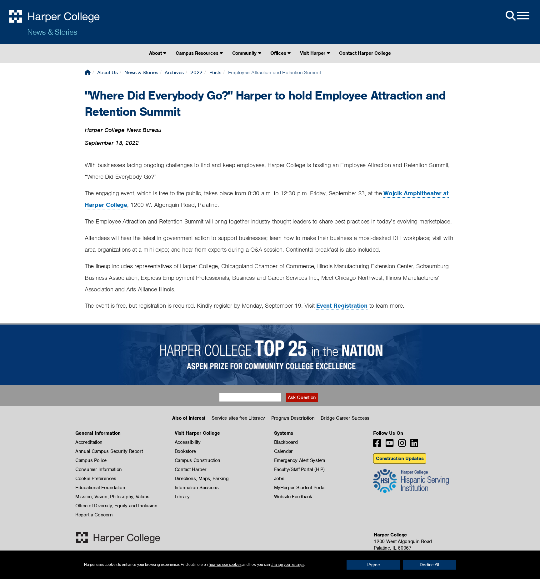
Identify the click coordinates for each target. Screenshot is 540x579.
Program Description (292, 418)
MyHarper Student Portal (300, 487)
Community (245, 53)
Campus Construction (197, 460)
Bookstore (185, 451)
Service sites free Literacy (238, 418)
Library (182, 497)
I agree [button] (373, 564)
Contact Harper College (365, 53)
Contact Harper (191, 469)
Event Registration (342, 306)
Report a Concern (93, 515)
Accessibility (188, 442)
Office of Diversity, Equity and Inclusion (116, 506)
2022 (196, 72)
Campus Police (91, 460)
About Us (107, 72)
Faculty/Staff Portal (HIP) (299, 469)
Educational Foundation (100, 487)
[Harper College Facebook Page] (377, 445)
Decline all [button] (429, 564)
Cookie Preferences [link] (95, 478)
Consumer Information (98, 469)
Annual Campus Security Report (108, 451)
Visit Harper (313, 53)
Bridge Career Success (345, 418)
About (156, 53)
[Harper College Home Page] (88, 72)
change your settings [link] (287, 564)
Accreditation (88, 442)
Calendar (283, 451)
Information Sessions (197, 487)
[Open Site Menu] (517, 16)
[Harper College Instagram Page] (402, 445)
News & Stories (52, 32)
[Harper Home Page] (118, 537)
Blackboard (286, 442)
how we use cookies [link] (225, 564)
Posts (215, 72)
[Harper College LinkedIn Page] (414, 445)
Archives (174, 72)
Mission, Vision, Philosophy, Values (112, 497)
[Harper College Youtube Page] (389, 445)
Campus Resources (198, 53)
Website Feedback (293, 497)
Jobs (279, 478)
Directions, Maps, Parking (202, 478)
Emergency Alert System (299, 460)
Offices (279, 53)
